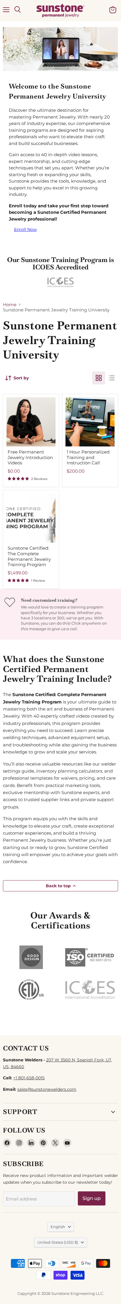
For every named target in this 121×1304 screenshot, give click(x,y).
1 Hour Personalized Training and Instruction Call (88, 457)
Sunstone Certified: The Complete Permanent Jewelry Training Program (29, 556)
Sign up (92, 1198)
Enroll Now (25, 229)
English (58, 1226)
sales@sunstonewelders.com (46, 1089)
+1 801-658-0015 (29, 1077)
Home (9, 304)
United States (57, 1242)
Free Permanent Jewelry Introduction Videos (30, 457)
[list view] (111, 377)
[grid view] (98, 377)
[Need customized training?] (60, 614)
